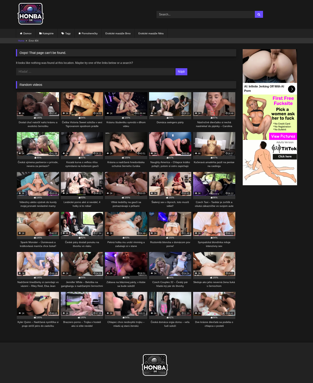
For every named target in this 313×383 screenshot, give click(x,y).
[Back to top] (302, 372)
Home (21, 40)
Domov (27, 33)
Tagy (68, 33)
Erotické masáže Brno (118, 33)
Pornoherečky (90, 33)
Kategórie (48, 33)
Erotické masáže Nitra (151, 33)
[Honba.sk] (32, 14)
